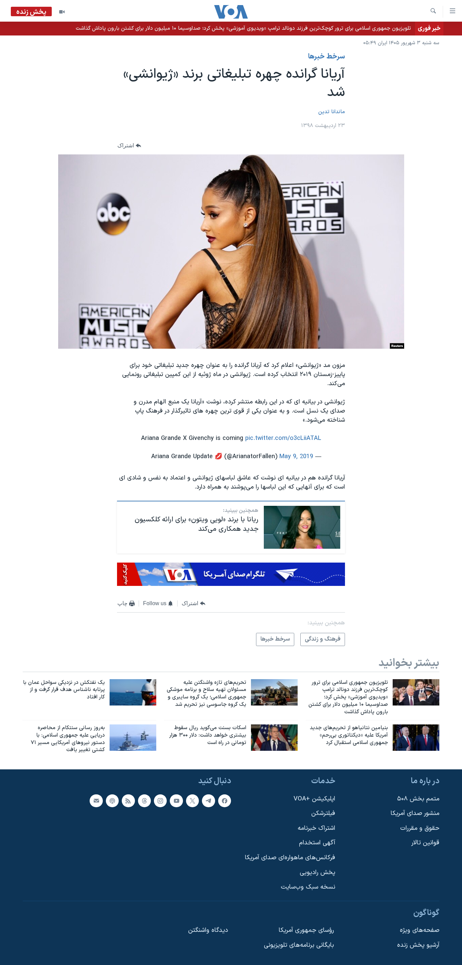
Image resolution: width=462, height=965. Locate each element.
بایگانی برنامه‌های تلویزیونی (299, 945)
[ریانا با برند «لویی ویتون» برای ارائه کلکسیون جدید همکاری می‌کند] (302, 527)
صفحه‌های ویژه (419, 930)
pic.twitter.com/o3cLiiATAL (283, 438)
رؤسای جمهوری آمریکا (306, 930)
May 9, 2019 (296, 456)
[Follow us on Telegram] (208, 800)
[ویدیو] (62, 12)
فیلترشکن (323, 813)
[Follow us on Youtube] (176, 800)
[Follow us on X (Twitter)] (192, 800)
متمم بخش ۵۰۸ (418, 798)
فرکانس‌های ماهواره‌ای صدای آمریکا (290, 857)
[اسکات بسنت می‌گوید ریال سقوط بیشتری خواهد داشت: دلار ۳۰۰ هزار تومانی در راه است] (274, 737)
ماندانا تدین (331, 112)
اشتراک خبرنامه (316, 828)
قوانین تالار (425, 843)
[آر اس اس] (128, 800)
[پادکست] (112, 800)
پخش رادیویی (317, 872)
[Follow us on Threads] (144, 800)
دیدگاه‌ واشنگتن (208, 930)
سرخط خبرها (326, 56)
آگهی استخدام (317, 843)
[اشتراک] (96, 800)
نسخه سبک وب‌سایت (308, 887)
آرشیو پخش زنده (418, 945)
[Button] (129, 145)
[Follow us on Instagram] (160, 800)
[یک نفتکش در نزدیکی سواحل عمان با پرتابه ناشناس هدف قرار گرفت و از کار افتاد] (133, 692)
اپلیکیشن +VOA (314, 798)
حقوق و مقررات (419, 828)
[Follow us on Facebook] (224, 800)
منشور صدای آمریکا (415, 813)
